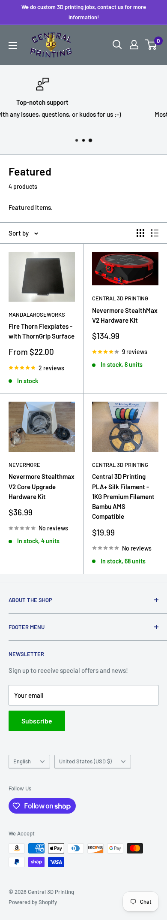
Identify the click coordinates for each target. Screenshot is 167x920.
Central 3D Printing (120, 298)
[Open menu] (13, 45)
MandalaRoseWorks (37, 314)
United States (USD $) (85, 761)
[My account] (134, 44)
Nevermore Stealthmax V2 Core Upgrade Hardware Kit (42, 486)
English (22, 761)
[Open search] (117, 44)
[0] (151, 44)
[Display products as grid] (140, 233)
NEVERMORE (24, 464)
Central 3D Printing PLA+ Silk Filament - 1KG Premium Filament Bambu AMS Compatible (123, 496)
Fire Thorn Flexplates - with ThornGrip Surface (42, 331)
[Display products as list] (154, 233)
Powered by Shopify (33, 902)
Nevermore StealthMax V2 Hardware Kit (125, 315)
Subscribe (36, 721)
